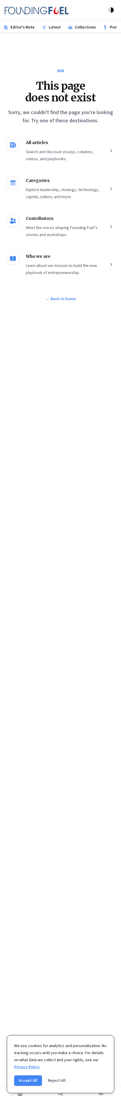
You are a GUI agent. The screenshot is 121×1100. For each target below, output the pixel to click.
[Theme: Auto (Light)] (111, 10)
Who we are (38, 256)
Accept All (28, 1081)
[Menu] (101, 1093)
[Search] (61, 1093)
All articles (37, 142)
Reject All (56, 1081)
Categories (38, 180)
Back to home (61, 299)
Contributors (39, 218)
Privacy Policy (27, 1067)
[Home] (20, 1093)
